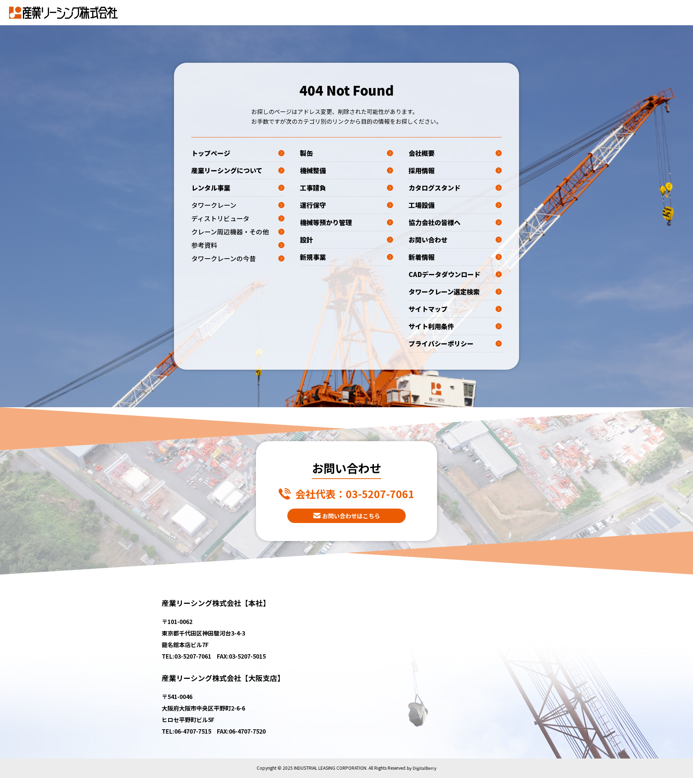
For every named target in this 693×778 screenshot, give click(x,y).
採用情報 (422, 170)
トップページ (210, 153)
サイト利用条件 (431, 326)
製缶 (306, 153)
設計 (306, 239)
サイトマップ (428, 308)
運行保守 (313, 205)
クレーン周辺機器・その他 (230, 231)
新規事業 (313, 256)
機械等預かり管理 (326, 222)
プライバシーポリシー (441, 343)
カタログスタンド (435, 187)
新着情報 (422, 256)
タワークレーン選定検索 (444, 291)
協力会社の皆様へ (435, 222)
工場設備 (422, 205)
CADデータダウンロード (444, 274)
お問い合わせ (428, 239)
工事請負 (313, 187)
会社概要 (422, 153)
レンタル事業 (210, 187)
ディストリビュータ (220, 218)
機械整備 (313, 170)
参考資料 (204, 245)
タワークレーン (213, 205)
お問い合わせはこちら (351, 515)
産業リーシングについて (226, 170)
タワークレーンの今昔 (223, 258)
